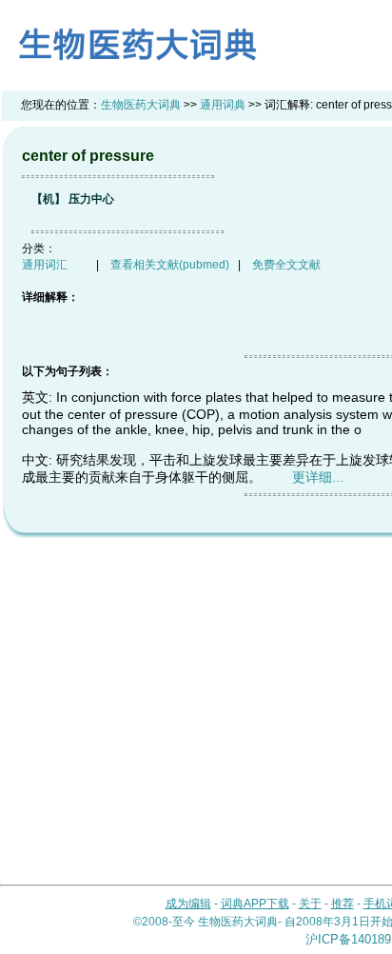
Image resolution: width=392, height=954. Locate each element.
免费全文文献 (286, 264)
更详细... (317, 477)
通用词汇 (45, 264)
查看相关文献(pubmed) (169, 264)
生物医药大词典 (141, 104)
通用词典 (222, 104)
